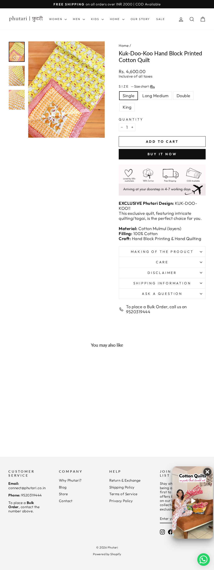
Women (56, 19)
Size (134, 86)
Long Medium (155, 95)
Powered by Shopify (107, 554)
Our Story (140, 19)
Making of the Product (162, 251)
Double (183, 95)
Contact (66, 501)
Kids (96, 19)
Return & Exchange (125, 480)
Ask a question (162, 293)
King (127, 107)
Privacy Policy (121, 501)
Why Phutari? (70, 480)
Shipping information (162, 283)
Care (162, 262)
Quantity (131, 119)
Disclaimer (162, 273)
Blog (63, 487)
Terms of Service (123, 494)
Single (128, 95)
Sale (160, 19)
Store (63, 494)
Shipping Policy (122, 487)
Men (77, 19)
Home (115, 19)
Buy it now (162, 154)
